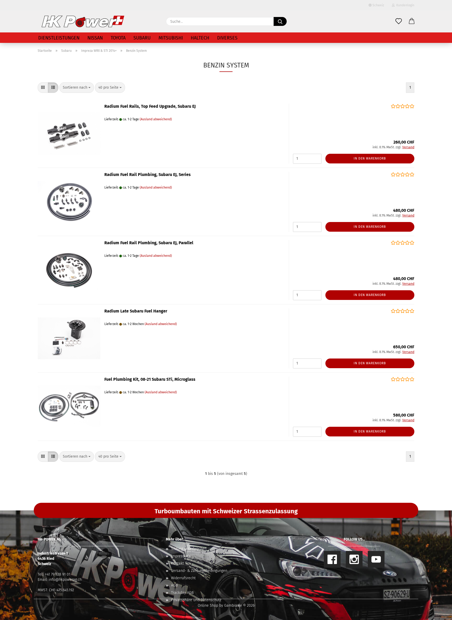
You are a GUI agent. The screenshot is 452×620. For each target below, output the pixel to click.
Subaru (142, 38)
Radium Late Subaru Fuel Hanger (135, 311)
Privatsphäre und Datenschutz (196, 600)
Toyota (118, 38)
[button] (411, 21)
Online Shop (208, 605)
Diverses (227, 38)
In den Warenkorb (370, 158)
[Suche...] (280, 21)
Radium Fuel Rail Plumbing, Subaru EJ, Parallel (148, 242)
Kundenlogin (404, 5)
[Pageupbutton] (437, 612)
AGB (174, 585)
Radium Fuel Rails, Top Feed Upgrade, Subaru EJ (150, 106)
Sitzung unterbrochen (189, 549)
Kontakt (177, 563)
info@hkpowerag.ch (65, 579)
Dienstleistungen (59, 38)
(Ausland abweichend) (156, 119)
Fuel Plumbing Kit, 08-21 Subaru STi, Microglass (149, 379)
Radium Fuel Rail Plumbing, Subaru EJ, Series (147, 174)
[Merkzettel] (398, 21)
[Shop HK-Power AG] (83, 21)
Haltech (200, 38)
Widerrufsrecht (183, 578)
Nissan (95, 38)
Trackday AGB (182, 592)
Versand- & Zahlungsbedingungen (199, 570)
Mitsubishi (171, 38)
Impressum (180, 556)
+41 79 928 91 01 (57, 574)
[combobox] (76, 87)
